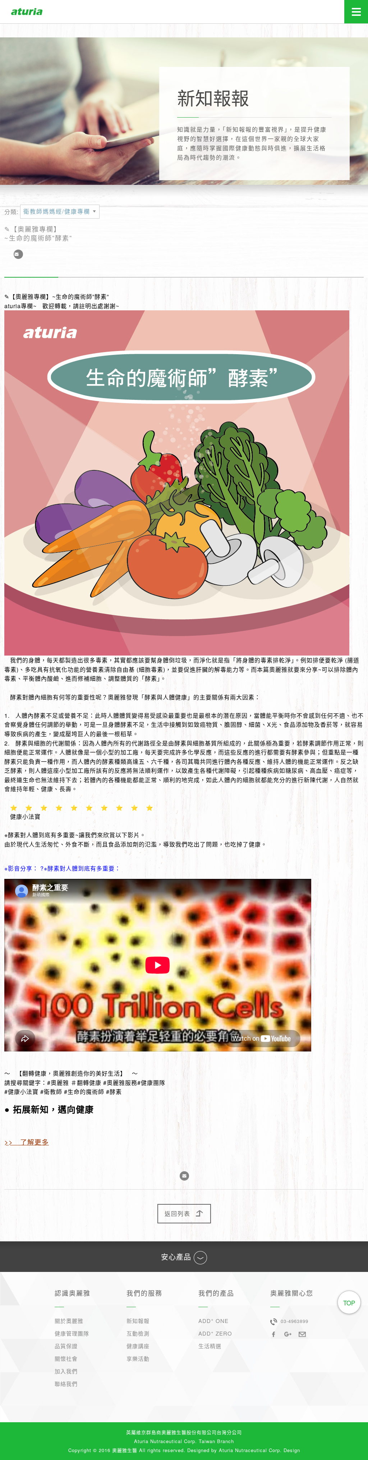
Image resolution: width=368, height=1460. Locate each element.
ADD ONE (213, 1320)
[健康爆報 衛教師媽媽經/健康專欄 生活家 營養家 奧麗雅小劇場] (60, 214)
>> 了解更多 (26, 1141)
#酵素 (114, 1091)
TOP (349, 1302)
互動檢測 (138, 1333)
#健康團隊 (151, 1082)
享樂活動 (138, 1358)
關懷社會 (66, 1358)
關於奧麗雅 (69, 1320)
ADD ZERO (215, 1333)
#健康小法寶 (21, 1091)
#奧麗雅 (58, 1082)
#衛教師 (51, 1091)
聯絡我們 (66, 1383)
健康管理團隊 (72, 1333)
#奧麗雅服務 (120, 1082)
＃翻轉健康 (86, 1082)
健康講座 (138, 1346)
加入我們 (66, 1371)
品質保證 (66, 1346)
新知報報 (138, 1320)
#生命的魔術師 (84, 1091)
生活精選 (209, 1346)
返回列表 (177, 1213)
